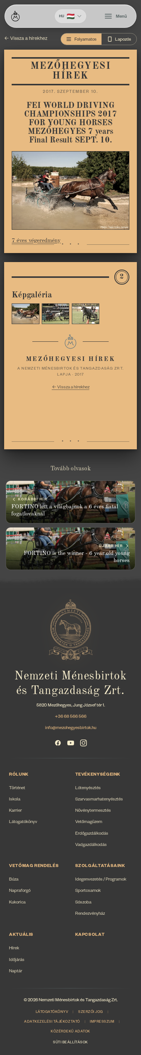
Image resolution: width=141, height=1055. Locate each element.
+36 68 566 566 (70, 717)
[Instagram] (83, 743)
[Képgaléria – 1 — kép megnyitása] (25, 314)
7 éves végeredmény (36, 241)
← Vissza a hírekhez (25, 39)
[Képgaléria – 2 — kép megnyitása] (55, 314)
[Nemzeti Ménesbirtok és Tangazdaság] (15, 16)
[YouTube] (71, 743)
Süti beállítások (70, 1043)
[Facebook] (58, 743)
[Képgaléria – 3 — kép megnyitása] (85, 314)
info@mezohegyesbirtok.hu (70, 728)
